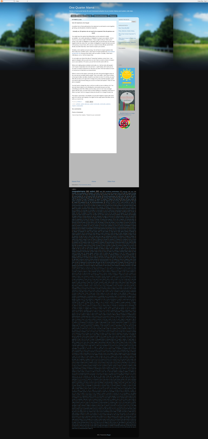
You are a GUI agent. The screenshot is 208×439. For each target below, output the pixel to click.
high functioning (102, 342)
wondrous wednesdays (112, 191)
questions (74, 211)
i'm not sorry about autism (98, 348)
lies (118, 359)
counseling (79, 310)
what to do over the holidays (102, 422)
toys (93, 264)
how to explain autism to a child (92, 345)
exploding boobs (75, 325)
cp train (99, 310)
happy (83, 247)
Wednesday (97, 270)
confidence (134, 307)
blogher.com (103, 293)
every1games (107, 323)
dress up (124, 317)
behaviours (121, 236)
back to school (88, 236)
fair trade (129, 325)
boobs (121, 237)
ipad (135, 200)
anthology (132, 231)
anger (134, 205)
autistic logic (86, 283)
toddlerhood (82, 413)
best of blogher (106, 290)
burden (108, 297)
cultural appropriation (87, 311)
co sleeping (117, 239)
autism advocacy (85, 104)
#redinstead (99, 267)
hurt (116, 220)
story (129, 405)
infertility (116, 248)
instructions (99, 351)
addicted (80, 271)
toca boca (102, 227)
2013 (78, 268)
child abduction (80, 303)
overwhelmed (95, 379)
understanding (121, 227)
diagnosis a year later (76, 314)
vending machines (84, 417)
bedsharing (108, 236)
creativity (121, 310)
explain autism (132, 323)
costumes (74, 310)
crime (77, 311)
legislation (88, 359)
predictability (89, 385)
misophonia (90, 368)
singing (126, 259)
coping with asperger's (120, 308)
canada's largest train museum (129, 299)
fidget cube (109, 328)
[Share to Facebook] (91, 102)
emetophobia (106, 320)
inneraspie (87, 351)
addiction (85, 271)
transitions (114, 227)
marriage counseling (92, 365)
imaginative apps (127, 348)
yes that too (105, 426)
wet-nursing (117, 419)
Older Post (111, 181)
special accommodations (125, 225)
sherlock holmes (106, 399)
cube (81, 311)
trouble (118, 264)
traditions (99, 264)
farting (106, 326)
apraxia (128, 196)
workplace (84, 213)
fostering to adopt (82, 245)
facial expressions (105, 325)
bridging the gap (131, 296)
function (113, 333)
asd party (129, 213)
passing (99, 380)
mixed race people (110, 368)
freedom (112, 331)
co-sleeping (124, 239)
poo (129, 383)
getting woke (79, 336)
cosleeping (132, 308)
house (83, 248)
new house (93, 373)
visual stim (100, 417)
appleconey (122, 274)
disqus (105, 240)
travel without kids (111, 264)
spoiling (88, 405)
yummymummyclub (83, 428)
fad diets (112, 325)
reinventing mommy (118, 390)
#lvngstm (94, 267)
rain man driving (113, 388)
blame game (92, 293)
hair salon (87, 339)
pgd (120, 382)
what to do (93, 422)
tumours (100, 414)
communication (78, 194)
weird (108, 419)
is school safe (99, 353)
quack (133, 386)
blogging (134, 214)
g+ (75, 334)
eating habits (128, 319)
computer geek (116, 307)
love (100, 197)
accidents (79, 230)
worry (79, 426)
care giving (106, 300)
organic (133, 377)
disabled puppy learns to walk (88, 316)
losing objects (124, 362)
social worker (88, 260)
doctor (78, 317)
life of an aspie (79, 360)
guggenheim (74, 339)
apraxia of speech (78, 207)
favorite (117, 326)
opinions (108, 104)
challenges (98, 216)
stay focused (119, 405)
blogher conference (77, 216)
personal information (109, 382)
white (135, 265)
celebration (132, 300)
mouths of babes (81, 371)
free (88, 331)
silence (121, 259)
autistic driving (122, 282)
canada (119, 299)
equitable (125, 322)
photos (114, 224)
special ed (93, 403)
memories (127, 222)
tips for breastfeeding (105, 411)
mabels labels (109, 363)
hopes (104, 343)
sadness (134, 257)
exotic (119, 323)
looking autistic (123, 250)
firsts (96, 330)
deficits (117, 313)
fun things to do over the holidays (91, 333)
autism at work (115, 202)
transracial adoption (76, 414)
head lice (97, 340)
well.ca (112, 419)
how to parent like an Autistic (121, 345)
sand (83, 394)
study (90, 227)
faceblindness (96, 325)
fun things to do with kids (105, 333)
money (105, 251)
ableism (111, 199)
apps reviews (128, 274)
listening (115, 360)
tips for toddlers (114, 411)
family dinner (86, 326)
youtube (105, 199)
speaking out (119, 260)
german (73, 336)
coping (112, 308)
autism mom (97, 214)
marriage (74, 251)
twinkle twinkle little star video (109, 414)
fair (124, 325)
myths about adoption (112, 371)
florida (114, 330)
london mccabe (109, 362)
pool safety (134, 383)
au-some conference (77, 277)
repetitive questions (83, 391)
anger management (98, 213)
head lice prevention (105, 340)
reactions (83, 390)
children (118, 207)
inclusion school (116, 350)
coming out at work (97, 305)
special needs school (101, 403)
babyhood (81, 285)
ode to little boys (94, 376)
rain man (106, 388)
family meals (93, 326)
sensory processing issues (78, 205)
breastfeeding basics (125, 294)
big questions (98, 291)
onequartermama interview (77, 377)
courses (91, 310)
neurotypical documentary (84, 373)
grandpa (112, 337)
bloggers (93, 237)
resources (102, 257)
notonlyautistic (121, 374)
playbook (107, 383)
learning (79, 199)
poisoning (101, 256)
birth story (112, 291)
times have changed (88, 411)
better (112, 290)
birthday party (127, 214)
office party (109, 376)
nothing (105, 374)
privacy (132, 256)
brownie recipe (131, 237)
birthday (132, 236)
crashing (107, 310)
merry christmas (102, 367)
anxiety (127, 194)
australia (98, 277)
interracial (74, 222)
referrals (104, 390)
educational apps (132, 240)
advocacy (108, 202)
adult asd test (109, 205)
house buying (125, 343)
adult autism (121, 196)
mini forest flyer (86, 251)
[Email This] (86, 102)
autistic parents (110, 234)
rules (129, 257)
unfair (117, 416)
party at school (93, 380)
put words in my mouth (83, 257)
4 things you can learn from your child (88, 268)
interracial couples (126, 351)
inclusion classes (107, 350)
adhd (90, 271)
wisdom (73, 213)
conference (74, 217)
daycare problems (95, 313)
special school (121, 403)
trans (128, 413)
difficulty (118, 314)
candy (79, 239)
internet (125, 220)
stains (102, 405)
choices (107, 303)
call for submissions (89, 299)
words (78, 213)
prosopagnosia (79, 386)
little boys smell (130, 360)
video (133, 211)
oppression (128, 377)
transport (133, 413)
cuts (108, 311)
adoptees (108, 271)
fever (90, 328)
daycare (90, 217)
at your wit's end (120, 276)
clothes (130, 303)
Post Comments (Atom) (85, 184)
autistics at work (132, 234)
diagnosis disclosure (98, 217)
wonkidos (111, 425)
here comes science (85, 342)
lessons (93, 359)
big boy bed (92, 291)
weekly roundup (102, 419)
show (121, 399)
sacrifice (78, 394)
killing (124, 354)
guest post (132, 337)
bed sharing (112, 214)
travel (104, 264)
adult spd (74, 273)
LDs (85, 270)
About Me (88, 16)
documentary (116, 200)
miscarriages (92, 210)
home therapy (92, 343)
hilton (114, 342)
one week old (132, 376)
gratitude (109, 208)
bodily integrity (106, 237)
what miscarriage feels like (83, 422)
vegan (92, 265)
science (78, 396)
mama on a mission (77, 365)
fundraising (119, 333)
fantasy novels (100, 326)
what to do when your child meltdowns (117, 422)
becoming (84, 288)
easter (114, 319)
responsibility (111, 391)
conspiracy (80, 308)
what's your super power (85, 423)
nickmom (117, 373)
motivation (74, 371)
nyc (77, 376)
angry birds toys (104, 274)
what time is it (129, 265)
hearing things (132, 340)
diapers (100, 314)
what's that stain (75, 423)
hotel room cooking (117, 343)
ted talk (126, 262)
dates (131, 311)
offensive (85, 254)
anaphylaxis (82, 231)
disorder (123, 316)
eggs (134, 319)
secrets (91, 225)
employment (79, 219)
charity (93, 239)
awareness (76, 236)
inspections (92, 351)
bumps (103, 297)
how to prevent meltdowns (93, 248)
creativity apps (127, 310)
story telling (134, 405)
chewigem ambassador (125, 302)
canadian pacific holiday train (88, 300)
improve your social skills (93, 350)
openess (118, 377)
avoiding (133, 283)
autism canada (82, 214)
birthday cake (120, 214)
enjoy (109, 322)
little (119, 360)
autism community (94, 104)
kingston (128, 354)
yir (122, 228)
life (103, 193)
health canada (118, 340)
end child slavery (90, 322)
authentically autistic (105, 277)
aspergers (133, 194)
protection (132, 224)
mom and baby (123, 368)
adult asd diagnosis (131, 271)
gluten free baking (85, 220)
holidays (111, 220)
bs (95, 297)
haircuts (78, 247)
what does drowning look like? (95, 420)
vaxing (78, 417)
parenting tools (103, 224)
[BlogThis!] (88, 102)
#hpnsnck (88, 267)
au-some (134, 276)
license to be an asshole (111, 359)
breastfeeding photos (82, 296)
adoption (91, 193)
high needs (109, 342)
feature (82, 243)
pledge (112, 383)
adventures (94, 273)
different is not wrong (109, 217)
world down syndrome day (120, 425)
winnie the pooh (83, 425)
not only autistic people (82, 374)
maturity (119, 365)
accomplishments (132, 270)
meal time (124, 365)
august (84, 277)
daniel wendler (117, 311)
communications (131, 305)
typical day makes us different (98, 416)
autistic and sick (91, 282)
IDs (81, 270)
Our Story (81, 16)
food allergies (92, 208)
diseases (112, 316)
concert (134, 239)
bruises (78, 297)
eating (73, 219)
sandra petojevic (89, 394)
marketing (85, 365)
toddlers (88, 413)
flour (118, 330)
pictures (127, 224)
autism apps (95, 279)
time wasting (80, 411)
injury (82, 351)
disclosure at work (99, 316)
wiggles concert (121, 423)
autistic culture (107, 282)
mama (135, 363)
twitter (118, 414)
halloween (105, 220)
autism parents (97, 280)
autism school (100, 200)
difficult (114, 314)
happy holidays (132, 339)
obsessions (86, 376)
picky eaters (128, 382)
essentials (78, 323)
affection (115, 273)
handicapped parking (100, 339)
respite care (114, 257)
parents (73, 256)
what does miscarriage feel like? (109, 420)
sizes (86, 400)
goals (89, 197)
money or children (106, 370)
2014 (126, 228)
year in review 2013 (98, 426)
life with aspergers (100, 222)
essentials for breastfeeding (87, 323)
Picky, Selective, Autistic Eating (126, 31)
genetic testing (119, 334)
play (103, 383)
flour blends (122, 330)
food (123, 200)
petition (116, 382)
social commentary (94, 402)
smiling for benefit (75, 402)
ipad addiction (87, 353)
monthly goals (114, 370)
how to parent (112, 345)
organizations (74, 379)
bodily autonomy (114, 293)
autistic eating (129, 282)
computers (122, 307)
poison (121, 383)
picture (73, 383)
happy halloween (99, 247)
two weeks (82, 416)
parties (110, 224)
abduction (103, 270)
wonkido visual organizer (103, 425)
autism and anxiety (132, 277)
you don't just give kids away (129, 426)
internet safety (131, 220)
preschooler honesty (105, 385)
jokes (100, 250)
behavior (109, 288)
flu (127, 330)
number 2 (128, 374)
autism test (121, 280)
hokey (130, 342)
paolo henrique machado (119, 379)
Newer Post (76, 181)
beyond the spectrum (126, 290)
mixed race (133, 222)
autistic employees (76, 234)
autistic (127, 197)
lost (72, 363)
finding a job (95, 243)
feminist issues (85, 328)
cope (108, 308)
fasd (110, 326)
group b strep (126, 337)
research (90, 211)
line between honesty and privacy (105, 360)
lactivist (131, 356)
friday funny (122, 331)
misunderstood (98, 368)
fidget (104, 328)
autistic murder (92, 234)
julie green (77, 354)
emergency (80, 320)
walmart (80, 419)
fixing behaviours (101, 330)
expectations (124, 323)
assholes (113, 276)
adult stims (79, 273)
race (85, 196)
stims (125, 405)
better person (117, 290)
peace (107, 380)
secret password (120, 396)
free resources (106, 331)
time (80, 264)
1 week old (106, 267)
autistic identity (79, 283)
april (134, 274)
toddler (84, 264)
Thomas (88, 270)
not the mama (99, 374)
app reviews (131, 199)
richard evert (126, 391)
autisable (117, 277)
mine (126, 367)
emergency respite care (87, 242)
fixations (109, 243)
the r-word (116, 408)
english (97, 322)
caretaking (112, 300)
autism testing (128, 280)
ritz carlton (77, 393)
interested (119, 351)
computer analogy (107, 307)
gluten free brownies (117, 245)
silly (72, 400)
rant (74, 390)
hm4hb (126, 342)
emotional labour (121, 320)
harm (79, 340)
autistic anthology (123, 233)
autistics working (81, 204)
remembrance (74, 391)
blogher (88, 204)
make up (122, 363)
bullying (99, 297)
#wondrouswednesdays (110, 196)
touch (108, 413)
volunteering (115, 417)
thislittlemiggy (118, 410)
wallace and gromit (131, 417)
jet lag (132, 353)
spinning (83, 405)
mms (101, 251)
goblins (134, 336)
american (85, 274)
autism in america (110, 279)
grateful (92, 220)
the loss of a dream (98, 408)
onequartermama (78, 191)
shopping (113, 399)
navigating (121, 371)
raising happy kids (128, 388)
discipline (118, 217)
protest (73, 225)
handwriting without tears (111, 339)
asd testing (98, 276)
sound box (134, 402)
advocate (111, 230)
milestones (115, 367)
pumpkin (103, 386)
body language (114, 237)
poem (90, 256)
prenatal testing (96, 385)
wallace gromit (75, 419)
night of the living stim (125, 373)
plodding (116, 383)
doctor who (83, 317)
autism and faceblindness (78, 279)
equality (96, 242)
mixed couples (94, 251)
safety (119, 204)
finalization (124, 328)
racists (101, 388)
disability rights (99, 240)
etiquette (101, 323)
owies (101, 379)
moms (128, 368)
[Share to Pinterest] (92, 102)
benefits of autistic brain (96, 290)
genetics (109, 245)
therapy (99, 196)
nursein (73, 376)
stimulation (119, 211)
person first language (99, 382)
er (129, 322)
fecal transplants (131, 326)
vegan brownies (99, 265)
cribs (73, 311)
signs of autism (132, 399)
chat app (106, 302)
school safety (123, 394)
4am (98, 268)
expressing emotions (120, 242)
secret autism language (110, 396)
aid (124, 273)
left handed (126, 357)
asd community (85, 276)
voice (105, 417)
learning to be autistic (118, 357)
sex (110, 259)
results (117, 391)
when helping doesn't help (96, 423)
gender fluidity (104, 334)
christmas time (113, 303)
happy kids (74, 340)
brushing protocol (90, 297)
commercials (114, 305)
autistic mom (84, 234)
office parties (102, 376)
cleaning (111, 239)
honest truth (99, 343)
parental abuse (95, 224)
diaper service (94, 314)
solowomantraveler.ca (104, 260)
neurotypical (115, 253)
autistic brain (132, 233)
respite (107, 257)
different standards (107, 314)
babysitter (86, 285)
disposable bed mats (131, 316)
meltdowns (78, 210)
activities (75, 271)
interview (95, 197)
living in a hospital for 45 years (91, 362)
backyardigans (110, 285)
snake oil (82, 402)
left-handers (132, 357)
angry (88, 231)
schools (73, 396)
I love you (134, 228)
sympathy (121, 262)
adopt (104, 271)
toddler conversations (122, 411)
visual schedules (115, 265)
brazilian (93, 294)
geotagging (132, 334)
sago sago (75, 259)
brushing (83, 297)
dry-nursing (88, 319)
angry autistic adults (95, 231)
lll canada (103, 362)
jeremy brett (127, 353)
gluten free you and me (129, 245)
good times (91, 337)
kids (104, 250)
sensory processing (103, 259)
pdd (104, 380)
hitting (122, 342)
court (95, 310)
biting (79, 293)
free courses (99, 331)
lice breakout (102, 359)
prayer (83, 385)
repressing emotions (97, 391)
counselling (85, 310)
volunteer (109, 417)
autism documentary (89, 200)
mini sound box (132, 367)
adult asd (117, 199)
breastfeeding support (112, 296)
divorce (73, 317)
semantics (96, 225)
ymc (110, 426)
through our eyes (126, 410)
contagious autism (88, 308)
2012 (74, 268)
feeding (73, 328)
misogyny (85, 368)
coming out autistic (106, 305)
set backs (74, 399)
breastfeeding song (103, 296)
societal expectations (104, 402)
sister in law (80, 400)
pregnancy (91, 199)
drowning (78, 319)
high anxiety (124, 247)
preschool (120, 256)
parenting (105, 194)
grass (117, 337)
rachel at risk (95, 388)
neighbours (132, 371)
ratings (78, 390)
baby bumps (74, 285)
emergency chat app (98, 320)
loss (134, 250)
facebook (85, 208)
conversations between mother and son (82, 240)
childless (98, 303)
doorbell (99, 317)
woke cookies (94, 425)
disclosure (99, 204)
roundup (103, 393)
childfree (86, 303)
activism (78, 104)
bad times (133, 285)
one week (125, 376)
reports (89, 391)
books (112, 207)
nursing (132, 253)
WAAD (94, 205)
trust (87, 414)
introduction (75, 353)
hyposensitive (82, 348)
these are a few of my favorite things (91, 410)
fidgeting (115, 328)
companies (74, 307)
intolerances (133, 351)
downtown (105, 317)
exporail (81, 325)
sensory (86, 259)
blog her (87, 237)
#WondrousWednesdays (100, 16)
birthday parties (75, 237)
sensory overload (94, 259)
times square (96, 411)
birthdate (117, 291)
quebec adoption (80, 388)
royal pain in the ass (117, 393)
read (88, 390)
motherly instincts (131, 370)
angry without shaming (123, 231)
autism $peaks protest (89, 207)
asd (101, 191)
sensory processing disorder (128, 204)
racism (79, 211)
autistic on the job (101, 234)
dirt (93, 240)
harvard (83, 340)
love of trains (87, 363)
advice (124, 199)
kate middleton (95, 354)
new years (99, 373)
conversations (131, 207)
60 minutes (103, 268)
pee (125, 380)
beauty (79, 288)
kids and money (107, 354)
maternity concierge (112, 365)
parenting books (131, 254)
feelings (97, 219)
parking (74, 380)
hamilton (92, 339)
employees (134, 320)
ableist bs (113, 270)
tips (88, 202)
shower (125, 399)
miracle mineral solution (76, 368)
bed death (93, 288)
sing (76, 400)
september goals (123, 397)
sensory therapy (99, 397)
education (124, 240)
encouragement (82, 322)
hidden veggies (94, 342)
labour (97, 356)
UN (92, 270)
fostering (78, 331)
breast (107, 294)
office (90, 254)
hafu (83, 339)
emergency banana (88, 320)
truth (123, 264)
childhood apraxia (120, 216)
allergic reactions (132, 230)
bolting (129, 293)
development (82, 197)
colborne (75, 305)
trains (129, 211)
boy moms (80, 294)
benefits (80, 290)
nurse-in (133, 374)
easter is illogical (120, 319)
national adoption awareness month (94, 253)
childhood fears (92, 303)
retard (121, 391)
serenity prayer (132, 397)
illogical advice (109, 248)
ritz (72, 393)
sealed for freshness (92, 396)
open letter (112, 377)
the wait (74, 410)
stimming (116, 197)
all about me (132, 273)
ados (124, 271)
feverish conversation (97, 328)
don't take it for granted (91, 317)
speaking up (87, 403)
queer (86, 388)
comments (132, 216)
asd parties (92, 276)
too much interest (101, 413)
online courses (106, 377)
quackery (79, 225)
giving (88, 336)
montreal (75, 224)
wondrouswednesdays (97, 202)
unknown (122, 416)
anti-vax (107, 213)
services (116, 225)
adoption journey (101, 205)
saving (81, 259)
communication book (122, 305)
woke (88, 425)
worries (74, 426)
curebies (95, 311)
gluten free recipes (108, 336)
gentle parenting (75, 220)
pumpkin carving (110, 386)
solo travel (95, 260)
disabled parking (131, 314)
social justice (79, 105)
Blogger (109, 434)
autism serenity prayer (105, 280)
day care (79, 313)
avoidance (128, 283)
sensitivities (75, 397)
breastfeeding (82, 193)
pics (134, 382)
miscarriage (85, 210)
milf (119, 367)
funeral (89, 245)
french (117, 331)
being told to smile (127, 288)
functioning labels (131, 219)
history (117, 342)
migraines (109, 367)
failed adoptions (119, 325)
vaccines (87, 265)
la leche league (80, 356)
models (116, 368)
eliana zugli (74, 320)
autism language (99, 207)
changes (105, 216)
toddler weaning (75, 413)
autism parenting (125, 202)
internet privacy (83, 250)
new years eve (106, 373)
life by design (130, 359)
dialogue (88, 314)
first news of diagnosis (119, 219)
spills (79, 405)
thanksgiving (95, 227)
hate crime (92, 340)
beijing (114, 288)
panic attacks (106, 379)
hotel (78, 248)
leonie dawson (91, 222)
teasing (73, 408)
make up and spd (128, 363)
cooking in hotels (102, 308)
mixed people (100, 210)
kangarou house (87, 354)
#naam (90, 213)
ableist (108, 270)
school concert (108, 394)
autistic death (114, 282)
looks (130, 250)
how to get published (104, 345)
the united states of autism (131, 408)
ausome (93, 277)
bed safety (99, 288)
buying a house (80, 299)
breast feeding (77, 196)
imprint (84, 350)
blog (98, 293)
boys (125, 237)
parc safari (128, 379)
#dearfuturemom (81, 267)
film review (87, 243)
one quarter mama (98, 254)
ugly (108, 416)
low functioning (94, 363)
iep (106, 348)
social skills (99, 211)
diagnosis (108, 200)
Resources (113, 16)
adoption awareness (92, 230)
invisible (81, 353)
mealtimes (130, 365)
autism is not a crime (119, 279)
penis (129, 380)
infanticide (77, 351)
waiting (122, 265)
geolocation (126, 334)
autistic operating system (95, 283)
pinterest (88, 383)
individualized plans (124, 350)
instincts (122, 248)
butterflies (74, 299)
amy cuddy (90, 274)
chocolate (105, 239)
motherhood (111, 210)
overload (123, 254)
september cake (115, 397)
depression (122, 313)
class (126, 303)
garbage (79, 334)
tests (82, 408)
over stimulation (86, 224)
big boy (86, 291)
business (121, 297)
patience (79, 256)
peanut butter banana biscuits (116, 380)
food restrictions (126, 243)
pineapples (82, 383)
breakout (103, 294)
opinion (122, 377)
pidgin (77, 383)
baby (81, 236)
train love (116, 413)
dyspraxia (99, 319)
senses (134, 396)
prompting (74, 257)
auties (112, 277)
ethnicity (96, 323)
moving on (88, 371)
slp (105, 400)
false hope (80, 326)
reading (92, 390)
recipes (84, 211)
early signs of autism (107, 319)
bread (98, 294)
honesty (114, 204)
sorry (120, 402)
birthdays (107, 207)
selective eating (128, 396)
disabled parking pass (76, 316)
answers (111, 274)
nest (73, 373)
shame (90, 399)
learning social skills (108, 357)
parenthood (134, 379)
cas (127, 300)
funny (98, 208)
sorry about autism (126, 402)
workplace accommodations (87, 228)
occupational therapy (76, 254)
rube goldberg (126, 393)
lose (115, 362)
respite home (105, 391)
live (135, 360)
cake (94, 216)
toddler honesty (132, 411)
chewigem (117, 302)
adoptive (120, 271)
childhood (99, 239)
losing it (118, 362)
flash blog (115, 243)
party (125, 210)
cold (79, 305)
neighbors (126, 371)
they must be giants (104, 410)
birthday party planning (124, 291)
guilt (79, 339)
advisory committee (108, 273)
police (106, 256)
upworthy (74, 265)
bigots (127, 236)
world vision (129, 425)
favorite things (123, 326)
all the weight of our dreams (120, 230)
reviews (120, 257)
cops (128, 308)
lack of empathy (110, 356)
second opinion (101, 396)
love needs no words (79, 363)
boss (134, 293)
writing (110, 228)
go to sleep (115, 336)
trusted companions (93, 414)
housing (131, 343)
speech (98, 199)
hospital (73, 248)
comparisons (87, 307)
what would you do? (131, 422)
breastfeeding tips (122, 296)
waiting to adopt (123, 417)
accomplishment (124, 270)
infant (131, 350)
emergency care (77, 242)
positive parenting (76, 385)
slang (93, 400)
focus (120, 243)
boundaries (74, 294)
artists (79, 276)
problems (124, 385)
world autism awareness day (101, 228)
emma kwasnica (113, 320)
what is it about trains (121, 420)
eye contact (129, 242)
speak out (75, 403)
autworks (122, 283)
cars (124, 300)
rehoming (110, 390)
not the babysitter (91, 374)
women (75, 267)
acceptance (120, 194)
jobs (96, 250)
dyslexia (93, 319)
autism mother (89, 280)
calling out (74, 239)
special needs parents (82, 227)
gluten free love (99, 336)
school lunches (116, 394)
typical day (88, 416)
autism (92, 191)
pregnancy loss (131, 210)
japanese (121, 353)
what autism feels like (125, 419)
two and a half (130, 414)
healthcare (117, 247)
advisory (100, 273)
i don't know (89, 348)
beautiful (75, 288)
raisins (134, 388)
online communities (97, 377)
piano (123, 382)
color (130, 239)
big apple (81, 291)
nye (81, 376)
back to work (102, 285)
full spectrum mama (80, 333)
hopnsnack (110, 343)
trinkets (82, 414)
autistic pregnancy (106, 283)
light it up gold (94, 360)
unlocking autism (128, 416)
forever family (132, 330)
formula (73, 331)
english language (103, 322)
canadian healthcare (76, 300)
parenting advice (108, 197)
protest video (87, 386)
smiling (133, 400)
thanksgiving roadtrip (88, 408)
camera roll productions (111, 299)
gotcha (108, 337)
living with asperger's (110, 222)
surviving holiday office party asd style (96, 262)
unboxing (113, 416)
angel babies (96, 274)
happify (119, 339)
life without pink (87, 360)
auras (89, 277)
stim (77, 262)
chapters (97, 302)
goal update (129, 336)
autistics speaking (114, 283)
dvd (119, 240)
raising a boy (120, 388)
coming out (89, 305)
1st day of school (127, 267)
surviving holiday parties (111, 262)
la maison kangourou (90, 356)
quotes (90, 388)
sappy (95, 394)
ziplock (90, 428)
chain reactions (81, 302)
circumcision (120, 303)
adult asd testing (117, 205)
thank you (132, 262)
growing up (98, 220)
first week (91, 330)
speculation (74, 405)
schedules (85, 225)
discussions (106, 316)
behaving (104, 288)
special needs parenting (109, 211)
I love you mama (127, 268)
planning (85, 256)
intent (127, 248)
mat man (99, 365)
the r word (74, 264)
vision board (107, 265)
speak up (81, 403)
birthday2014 (133, 291)
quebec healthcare (94, 257)
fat (113, 326)
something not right (113, 402)
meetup (79, 251)
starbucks (107, 405)
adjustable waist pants (96, 271)
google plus (102, 337)
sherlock (100, 399)
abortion (118, 270)
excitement (114, 323)
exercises (92, 219)
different (73, 208)
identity (102, 248)
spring (98, 405)
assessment (88, 233)
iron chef (93, 353)
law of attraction (82, 357)
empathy (128, 320)
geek (91, 334)
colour (126, 216)
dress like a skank (117, 317)
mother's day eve (122, 370)
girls (84, 336)
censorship (74, 302)
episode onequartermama (117, 322)
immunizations (79, 350)
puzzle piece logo (126, 386)
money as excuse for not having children (93, 370)
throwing (133, 410)
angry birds (113, 231)
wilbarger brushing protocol (130, 423)
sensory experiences (90, 397)
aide (127, 273)
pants (112, 379)
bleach (82, 237)
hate (87, 340)
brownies (73, 297)
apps (122, 197)
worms (134, 425)
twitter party (123, 414)
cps (103, 310)
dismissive (118, 316)
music (80, 224)
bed (88, 288)
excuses (86, 219)
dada (112, 311)
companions (80, 307)
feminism (78, 328)
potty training (113, 256)
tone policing (93, 413)
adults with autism (87, 273)
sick (94, 211)
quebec (73, 388)
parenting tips (119, 210)
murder (85, 199)
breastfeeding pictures (92, 296)
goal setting (108, 204)
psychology (93, 386)
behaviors (115, 236)
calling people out (98, 299)
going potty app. (76, 337)
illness (120, 220)
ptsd (99, 386)
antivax (73, 233)
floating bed (109, 330)
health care (125, 340)
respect (74, 105)
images (114, 348)
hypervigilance (75, 348)
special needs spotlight (112, 403)
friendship (129, 331)
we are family (94, 419)
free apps (93, 331)
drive (129, 317)
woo (78, 228)
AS (129, 228)
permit (91, 382)
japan (92, 250)
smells (116, 400)
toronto (89, 264)
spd (124, 193)
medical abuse (76, 367)
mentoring (83, 367)
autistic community (99, 282)
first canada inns (75, 330)
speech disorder (127, 260)
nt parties (127, 253)
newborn (112, 373)
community (102, 104)
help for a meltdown (76, 342)
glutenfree (103, 208)
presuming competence (116, 385)
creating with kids (114, 310)
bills (103, 291)
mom (106, 210)
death (93, 204)
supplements (83, 262)
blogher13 (99, 237)
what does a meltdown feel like (81, 420)
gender (99, 245)
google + (97, 337)
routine (125, 257)
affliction (120, 273)
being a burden (120, 288)
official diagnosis (117, 376)
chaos (89, 239)
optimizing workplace (114, 254)
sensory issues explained (106, 225)
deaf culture (103, 313)
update (127, 227)
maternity (105, 365)
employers (75, 322)
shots (118, 399)
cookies (80, 217)
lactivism (126, 356)
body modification (122, 293)
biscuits (74, 293)
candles (97, 300)
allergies (75, 231)
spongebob (93, 405)
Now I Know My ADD (124, 28)
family (86, 194)
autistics (125, 234)
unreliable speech (130, 264)
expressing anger (110, 242)
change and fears (89, 302)
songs (112, 260)
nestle (76, 373)
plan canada (93, 383)
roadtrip (82, 393)
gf (103, 204)
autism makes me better (80, 280)
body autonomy (87, 216)
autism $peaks (96, 233)
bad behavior (120, 285)
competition (100, 307)
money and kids (80, 370)
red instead (98, 390)
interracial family (120, 208)
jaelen (116, 353)
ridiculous (133, 391)
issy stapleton (111, 353)
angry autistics (105, 231)
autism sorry (114, 280)
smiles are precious (126, 400)
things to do (112, 410)
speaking (82, 202)
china (103, 303)
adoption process (103, 230)
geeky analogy (97, 334)
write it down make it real (87, 426)
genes (104, 245)
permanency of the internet (83, 382)
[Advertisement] (93, 166)
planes (99, 383)
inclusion (101, 350)
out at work (83, 379)
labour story (103, 356)
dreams (133, 217)
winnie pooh (75, 425)
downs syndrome (125, 217)
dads (85, 217)
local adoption (120, 222)
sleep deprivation (99, 400)
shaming (95, 399)
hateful (106, 247)
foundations (84, 331)
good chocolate (84, 337)
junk (82, 354)
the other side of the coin (108, 408)
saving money (101, 394)
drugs (83, 319)
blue (108, 293)
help (114, 208)
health (111, 247)
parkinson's (86, 380)
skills (90, 400)
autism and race (88, 279)
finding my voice (131, 328)
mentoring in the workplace (91, 367)
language (125, 191)
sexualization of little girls (82, 399)
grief (121, 337)
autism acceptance (77, 200)
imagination (119, 348)
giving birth (93, 336)
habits (73, 247)
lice (97, 359)
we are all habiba (87, 419)
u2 (105, 416)
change (84, 239)
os (79, 379)
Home (73, 16)
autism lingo (127, 279)
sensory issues (117, 193)
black (83, 293)
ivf (88, 250)
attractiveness (128, 276)
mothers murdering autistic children (124, 251)
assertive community (106, 276)
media (135, 365)
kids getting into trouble (116, 354)
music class (104, 371)
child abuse (111, 216)
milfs (122, 367)
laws (87, 357)
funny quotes (125, 333)
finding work (102, 243)
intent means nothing (111, 351)
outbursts (89, 379)
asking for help (80, 233)
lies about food (123, 359)
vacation (133, 227)
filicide (119, 328)
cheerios (111, 302)
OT (90, 205)
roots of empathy (96, 393)
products (130, 385)
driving (115, 240)
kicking (101, 354)
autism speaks (104, 214)
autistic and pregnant (82, 282)
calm (104, 299)
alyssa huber (78, 274)
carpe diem (119, 300)
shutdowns (115, 259)
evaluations (102, 242)
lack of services (119, 356)
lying (104, 363)
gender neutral (112, 334)
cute (105, 311)
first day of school (83, 330)
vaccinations (80, 265)
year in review (117, 228)
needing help (107, 253)
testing (77, 408)
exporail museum (88, 325)
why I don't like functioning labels (109, 423)
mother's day (111, 251)
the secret (122, 408)
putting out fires (118, 386)
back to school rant (94, 285)
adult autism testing (127, 205)
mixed (103, 368)
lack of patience (114, 250)
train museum (122, 413)
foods (133, 243)
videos (112, 194)
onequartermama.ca (88, 377)
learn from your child (98, 357)
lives (74, 362)
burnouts (113, 297)
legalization (82, 359)
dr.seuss (110, 317)
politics (125, 383)
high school (132, 247)
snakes (87, 402)
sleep (131, 259)
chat (101, 302)
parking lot (80, 380)
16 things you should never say (115, 267)
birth (107, 291)
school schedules (131, 394)
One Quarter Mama (81, 7)
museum (98, 371)
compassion (93, 307)
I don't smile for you (110, 268)
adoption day (114, 271)
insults (104, 351)
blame (87, 293)
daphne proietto (125, 311)
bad (115, 285)
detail (134, 313)
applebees (116, 274)
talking (124, 211)
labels (108, 250)
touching (108, 227)
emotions (79, 208)
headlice (112, 340)
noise (121, 253)
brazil (89, 294)
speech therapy (132, 193)
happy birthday (90, 247)
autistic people (119, 234)
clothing (134, 303)
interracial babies (82, 222)
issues (105, 353)
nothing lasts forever (113, 374)
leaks (91, 357)
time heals (74, 411)
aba (74, 230)
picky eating (120, 224)
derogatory (128, 313)
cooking (95, 308)
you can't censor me (117, 426)
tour (112, 413)
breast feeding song (115, 294)
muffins (93, 371)
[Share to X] (89, 102)
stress (86, 205)
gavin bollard (85, 334)
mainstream (116, 363)
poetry (95, 256)
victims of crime (93, 417)
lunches (100, 363)
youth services (75, 428)
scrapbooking (84, 396)
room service (88, 393)
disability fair (124, 314)
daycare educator (86, 313)
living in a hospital (80, 362)
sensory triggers (107, 397)
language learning (95, 194)
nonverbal (74, 374)
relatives (132, 390)
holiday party (85, 343)
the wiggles (80, 410)
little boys (123, 360)
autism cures (89, 214)
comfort (83, 305)
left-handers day (75, 359)
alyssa (73, 274)
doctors (110, 240)
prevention (126, 256)
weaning (74, 228)
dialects (83, 314)
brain (85, 294)
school (108, 193)
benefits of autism (87, 290)
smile (120, 400)
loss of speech (132, 362)
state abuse (113, 405)
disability (74, 193)
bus (117, 297)
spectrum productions (130, 403)
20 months (134, 267)
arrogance (74, 276)
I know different (119, 268)
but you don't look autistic (130, 297)
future (94, 245)
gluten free (129, 200)
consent (75, 308)
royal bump (109, 393)
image (110, 348)
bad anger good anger (98, 236)
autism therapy (114, 233)
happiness (125, 339)
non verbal (133, 373)
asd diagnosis (121, 213)
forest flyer (74, 245)
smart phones (110, 400)
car (101, 300)
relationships (126, 390)
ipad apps (128, 208)
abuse (98, 193)
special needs (91, 196)
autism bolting (102, 279)
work (132, 191)
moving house (80, 253)
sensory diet (81, 397)
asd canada (113, 213)
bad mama (127, 285)
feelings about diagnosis (106, 219)
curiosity (100, 311)
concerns (128, 307)
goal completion (122, 336)
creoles (133, 310)
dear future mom (110, 313)
